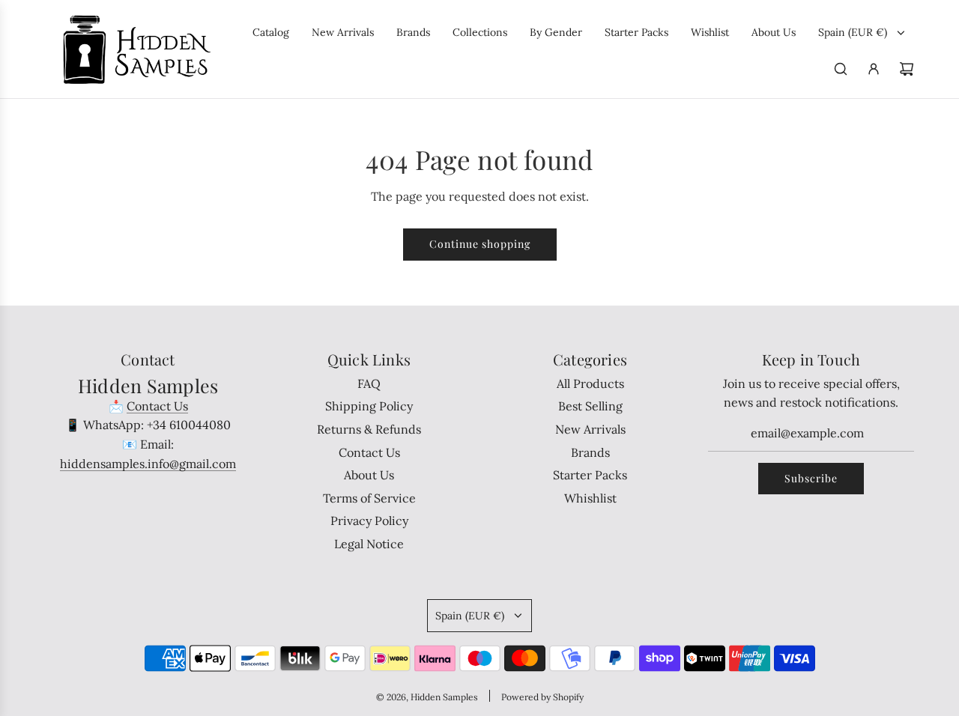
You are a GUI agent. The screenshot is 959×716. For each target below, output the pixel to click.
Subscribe (811, 478)
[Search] (840, 68)
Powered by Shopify (542, 697)
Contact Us (157, 405)
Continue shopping (479, 244)
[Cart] (906, 68)
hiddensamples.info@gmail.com (148, 463)
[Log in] (873, 68)
